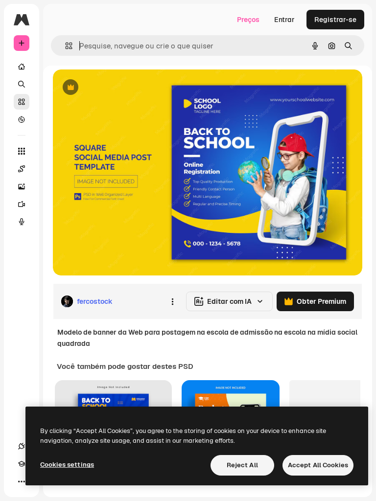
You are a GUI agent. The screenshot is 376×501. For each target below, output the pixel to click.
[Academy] (21, 464)
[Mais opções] (172, 301)
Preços (248, 19)
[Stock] (21, 102)
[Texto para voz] (21, 221)
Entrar (284, 19)
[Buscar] (21, 84)
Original (115, 87)
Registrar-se (335, 19)
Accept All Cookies (318, 465)
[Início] (21, 66)
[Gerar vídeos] (21, 204)
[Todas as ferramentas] (21, 151)
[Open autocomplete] (64, 45)
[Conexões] (21, 446)
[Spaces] (21, 169)
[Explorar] (21, 119)
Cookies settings (67, 464)
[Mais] (21, 481)
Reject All (242, 465)
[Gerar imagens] (21, 186)
